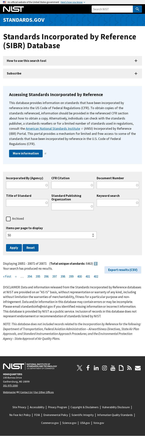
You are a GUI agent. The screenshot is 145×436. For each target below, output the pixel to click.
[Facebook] (88, 368)
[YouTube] (113, 368)
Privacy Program (57, 407)
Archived (18, 218)
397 (54, 276)
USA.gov (85, 423)
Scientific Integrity (83, 415)
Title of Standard (18, 196)
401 (88, 276)
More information (26, 153)
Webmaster (9, 392)
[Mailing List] (138, 368)
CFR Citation (60, 178)
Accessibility (37, 407)
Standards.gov (24, 19)
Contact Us (26, 392)
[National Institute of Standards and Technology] (30, 366)
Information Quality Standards (115, 415)
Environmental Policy (55, 415)
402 (96, 276)
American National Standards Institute (53, 128)
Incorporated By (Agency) (24, 178)
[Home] (13, 9)
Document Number (110, 178)
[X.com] (80, 368)
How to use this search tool (26, 61)
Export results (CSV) (122, 270)
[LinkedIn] (96, 368)
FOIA (37, 415)
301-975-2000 (10, 385)
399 (71, 276)
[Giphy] (121, 368)
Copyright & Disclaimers (85, 407)
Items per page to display (24, 228)
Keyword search (108, 196)
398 (63, 276)
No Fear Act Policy (20, 415)
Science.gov (69, 423)
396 (46, 276)
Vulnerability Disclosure (116, 407)
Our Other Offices (44, 392)
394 (29, 276)
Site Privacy (19, 407)
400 (79, 276)
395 (38, 276)
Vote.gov (98, 423)
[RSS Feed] (129, 368)
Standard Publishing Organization (66, 197)
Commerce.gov (50, 423)
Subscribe (14, 73)
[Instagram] (104, 368)
